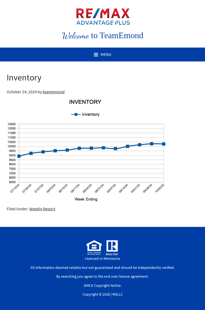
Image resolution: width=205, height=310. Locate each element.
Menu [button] (106, 54)
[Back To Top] (195, 295)
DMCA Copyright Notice (102, 285)
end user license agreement (126, 276)
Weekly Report (42, 208)
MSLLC (117, 294)
